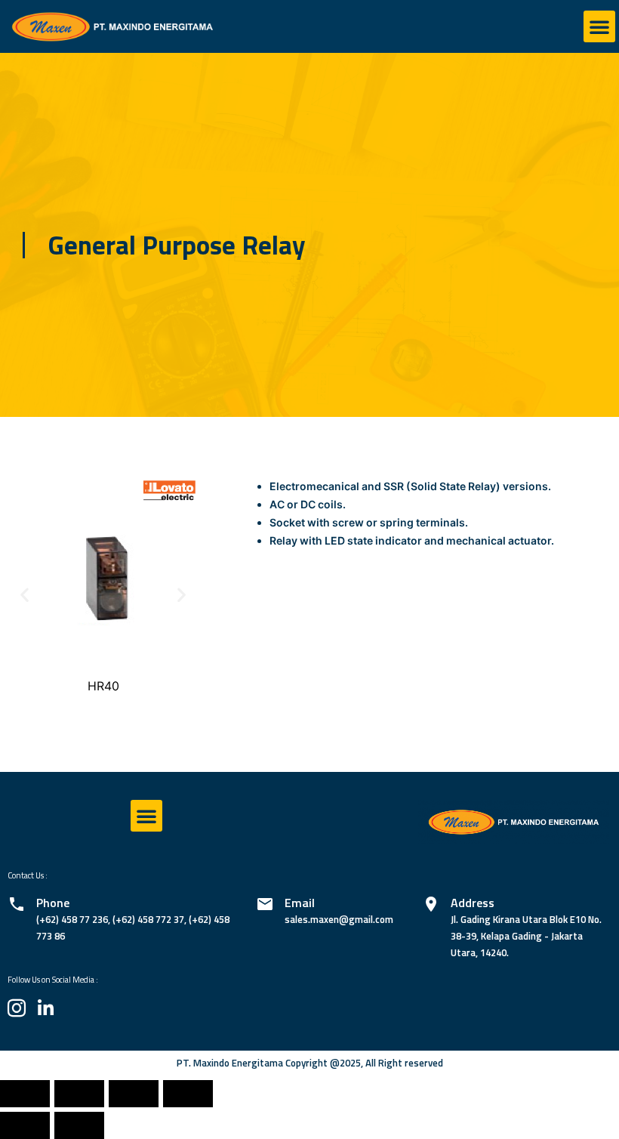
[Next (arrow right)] (79, 1125)
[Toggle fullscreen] (134, 1093)
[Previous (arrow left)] (25, 1125)
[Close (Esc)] (25, 1093)
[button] (599, 26)
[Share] (79, 1093)
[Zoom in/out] (188, 1093)
